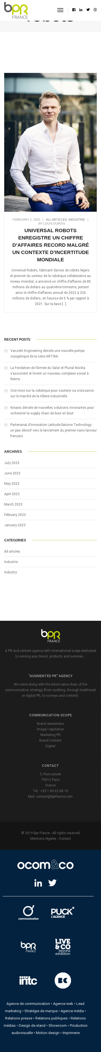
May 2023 (11, 484)
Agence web (63, 1004)
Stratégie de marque (41, 1011)
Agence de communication (28, 1004)
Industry (10, 572)
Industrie (76, 219)
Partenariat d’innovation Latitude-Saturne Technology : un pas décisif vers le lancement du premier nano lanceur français (53, 430)
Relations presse (18, 1018)
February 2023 (15, 515)
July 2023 (11, 463)
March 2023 (13, 504)
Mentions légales (43, 839)
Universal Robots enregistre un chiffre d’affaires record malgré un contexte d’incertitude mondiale (50, 245)
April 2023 (12, 494)
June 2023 (12, 473)
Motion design (47, 1033)
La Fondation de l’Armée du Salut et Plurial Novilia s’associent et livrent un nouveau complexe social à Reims (49, 373)
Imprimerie (71, 1033)
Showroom (58, 1025)
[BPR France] (16, 10)
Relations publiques (51, 1018)
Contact (65, 839)
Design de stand (32, 1025)
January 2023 (15, 525)
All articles (56, 219)
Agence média (72, 1011)
